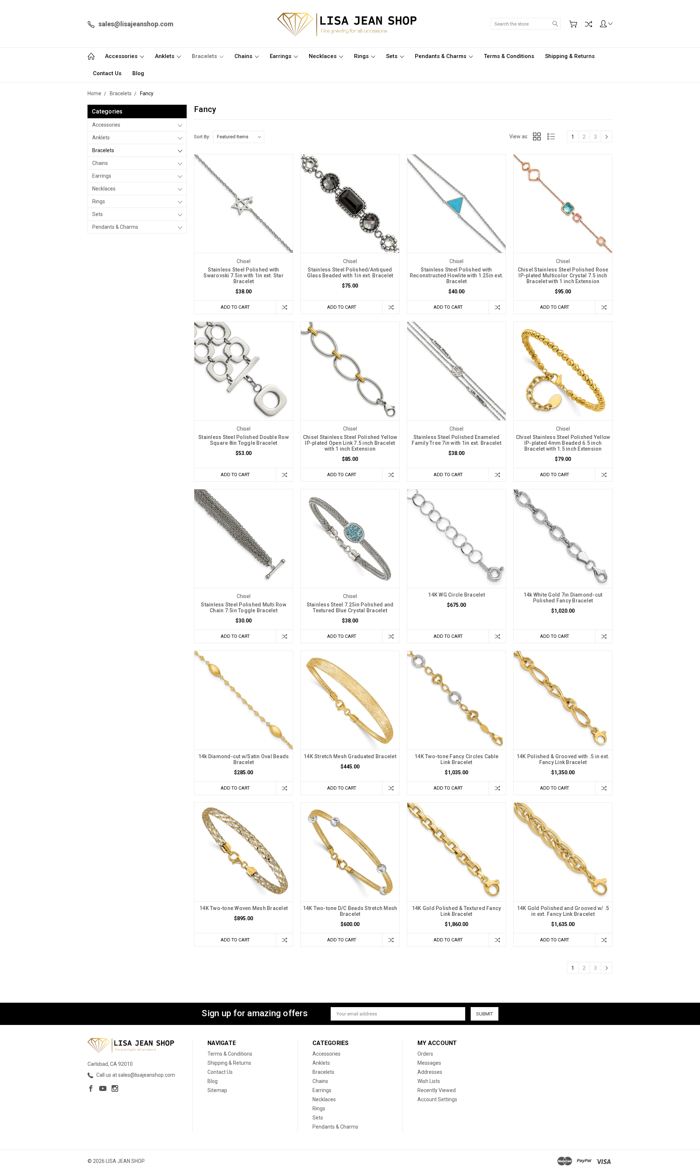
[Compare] (588, 24)
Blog (138, 73)
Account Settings (437, 1099)
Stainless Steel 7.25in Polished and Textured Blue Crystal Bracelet (350, 607)
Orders (425, 1054)
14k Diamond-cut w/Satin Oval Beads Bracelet (243, 759)
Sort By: (202, 136)
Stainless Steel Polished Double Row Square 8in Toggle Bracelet (243, 440)
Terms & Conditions (509, 56)
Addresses (429, 1072)
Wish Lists (428, 1081)
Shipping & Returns (570, 56)
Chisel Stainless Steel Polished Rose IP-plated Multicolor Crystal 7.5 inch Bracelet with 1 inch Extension (563, 275)
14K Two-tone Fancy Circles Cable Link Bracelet (456, 759)
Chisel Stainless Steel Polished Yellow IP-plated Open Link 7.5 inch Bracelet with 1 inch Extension (350, 443)
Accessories (122, 56)
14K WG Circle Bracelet (456, 595)
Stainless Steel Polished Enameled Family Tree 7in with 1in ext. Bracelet (456, 440)
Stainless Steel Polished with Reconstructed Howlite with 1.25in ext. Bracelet (456, 275)
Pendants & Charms (441, 56)
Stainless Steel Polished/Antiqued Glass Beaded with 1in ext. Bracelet (350, 272)
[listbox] (238, 137)
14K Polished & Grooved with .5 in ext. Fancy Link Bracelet (563, 759)
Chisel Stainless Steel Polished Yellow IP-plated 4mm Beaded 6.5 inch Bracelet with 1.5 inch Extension (563, 443)
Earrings (281, 56)
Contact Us (107, 73)
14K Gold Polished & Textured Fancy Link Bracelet (456, 911)
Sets (392, 56)
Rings (362, 56)
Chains (244, 56)
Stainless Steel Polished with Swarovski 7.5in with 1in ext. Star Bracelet (243, 275)
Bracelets (205, 56)
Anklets (165, 56)
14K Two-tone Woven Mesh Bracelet (243, 908)
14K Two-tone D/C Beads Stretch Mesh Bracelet (350, 911)
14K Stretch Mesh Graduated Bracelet (350, 756)
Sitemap (217, 1090)
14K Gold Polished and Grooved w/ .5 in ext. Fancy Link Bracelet (563, 911)
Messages (429, 1063)
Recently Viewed (436, 1090)
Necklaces (323, 56)
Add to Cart (235, 307)
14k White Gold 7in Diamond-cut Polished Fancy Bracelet (563, 598)
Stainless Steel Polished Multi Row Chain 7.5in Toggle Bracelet (243, 607)
